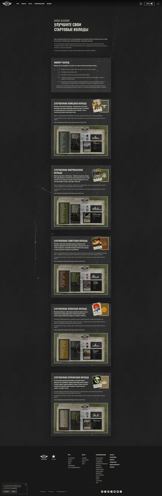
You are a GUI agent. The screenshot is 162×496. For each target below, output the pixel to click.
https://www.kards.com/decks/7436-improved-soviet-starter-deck (69, 261)
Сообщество (113, 462)
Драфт (83, 463)
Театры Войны (99, 481)
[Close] (25, 484)
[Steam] (108, 492)
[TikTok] (121, 492)
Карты (30, 3)
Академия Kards (71, 465)
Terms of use (51, 491)
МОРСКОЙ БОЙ (98, 465)
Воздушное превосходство (101, 463)
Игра (18, 3)
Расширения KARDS (39, 3)
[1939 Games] (53, 456)
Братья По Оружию (100, 475)
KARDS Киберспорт (115, 464)
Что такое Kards (71, 458)
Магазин (49, 3)
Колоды (83, 462)
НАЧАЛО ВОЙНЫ (99, 460)
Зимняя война (99, 473)
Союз (97, 482)
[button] (81, 141)
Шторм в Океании (99, 458)
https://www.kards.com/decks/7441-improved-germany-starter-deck (70, 122)
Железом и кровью (100, 469)
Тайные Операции (99, 471)
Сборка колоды (85, 460)
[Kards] (7, 4)
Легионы (97, 477)
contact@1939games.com (61, 491)
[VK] (102, 492)
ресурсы (112, 467)
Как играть (70, 460)
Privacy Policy (42, 491)
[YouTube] (118, 492)
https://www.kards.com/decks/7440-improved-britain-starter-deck (69, 399)
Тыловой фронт (99, 462)
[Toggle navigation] (158, 3)
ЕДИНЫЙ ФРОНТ (99, 467)
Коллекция (84, 458)
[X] (111, 492)
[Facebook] (105, 492)
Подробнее (14, 488)
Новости (24, 3)
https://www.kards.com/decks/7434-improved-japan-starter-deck (69, 329)
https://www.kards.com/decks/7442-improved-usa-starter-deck (69, 193)
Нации (69, 463)
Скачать (112, 455)
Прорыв (97, 479)
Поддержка (113, 457)
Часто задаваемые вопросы (74, 467)
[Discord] (115, 492)
